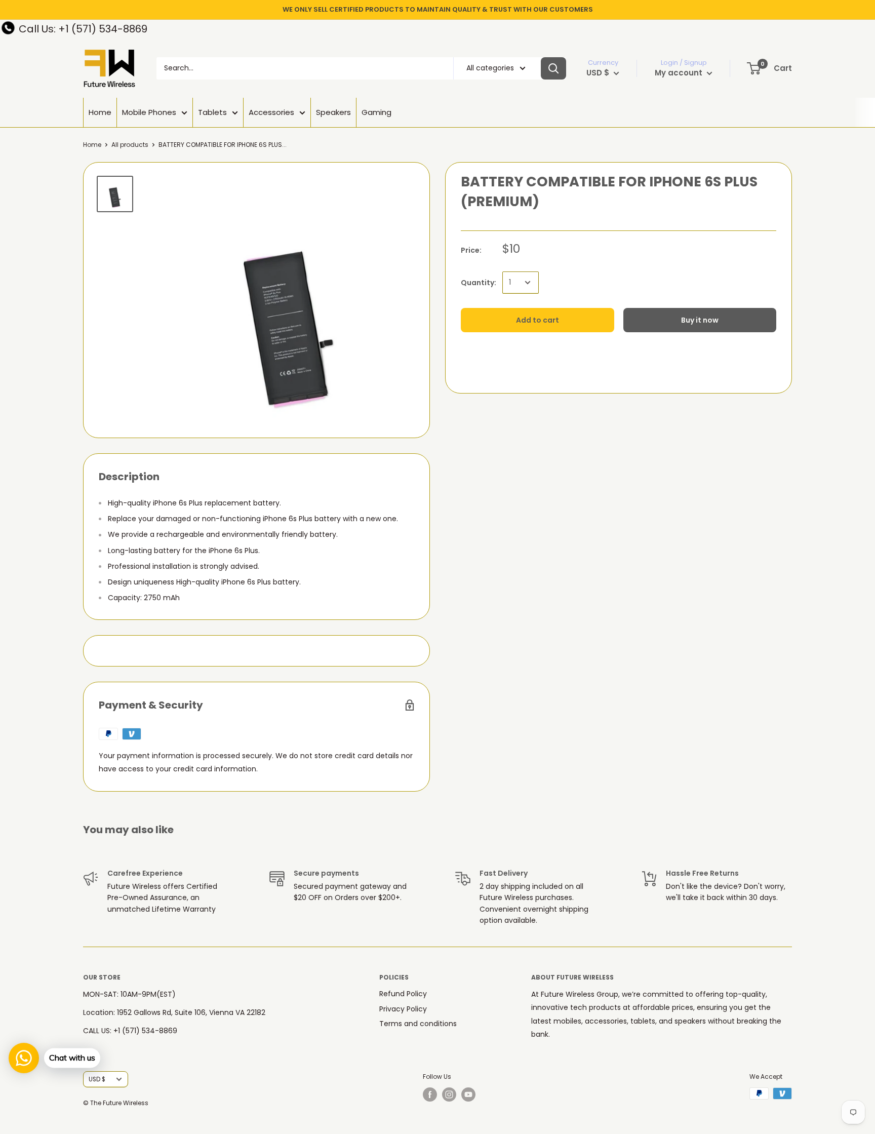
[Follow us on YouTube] (468, 1094)
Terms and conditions (418, 1024)
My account (679, 72)
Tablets (212, 112)
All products (129, 144)
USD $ (97, 1079)
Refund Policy (403, 994)
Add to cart (537, 320)
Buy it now (700, 320)
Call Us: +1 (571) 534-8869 (83, 29)
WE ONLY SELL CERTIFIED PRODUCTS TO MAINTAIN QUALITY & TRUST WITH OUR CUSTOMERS (438, 9)
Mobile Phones (149, 112)
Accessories (271, 112)
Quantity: (478, 282)
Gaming (376, 112)
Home (100, 112)
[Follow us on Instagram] (449, 1094)
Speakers (333, 112)
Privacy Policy (403, 1009)
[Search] (553, 68)
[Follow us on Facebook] (430, 1094)
